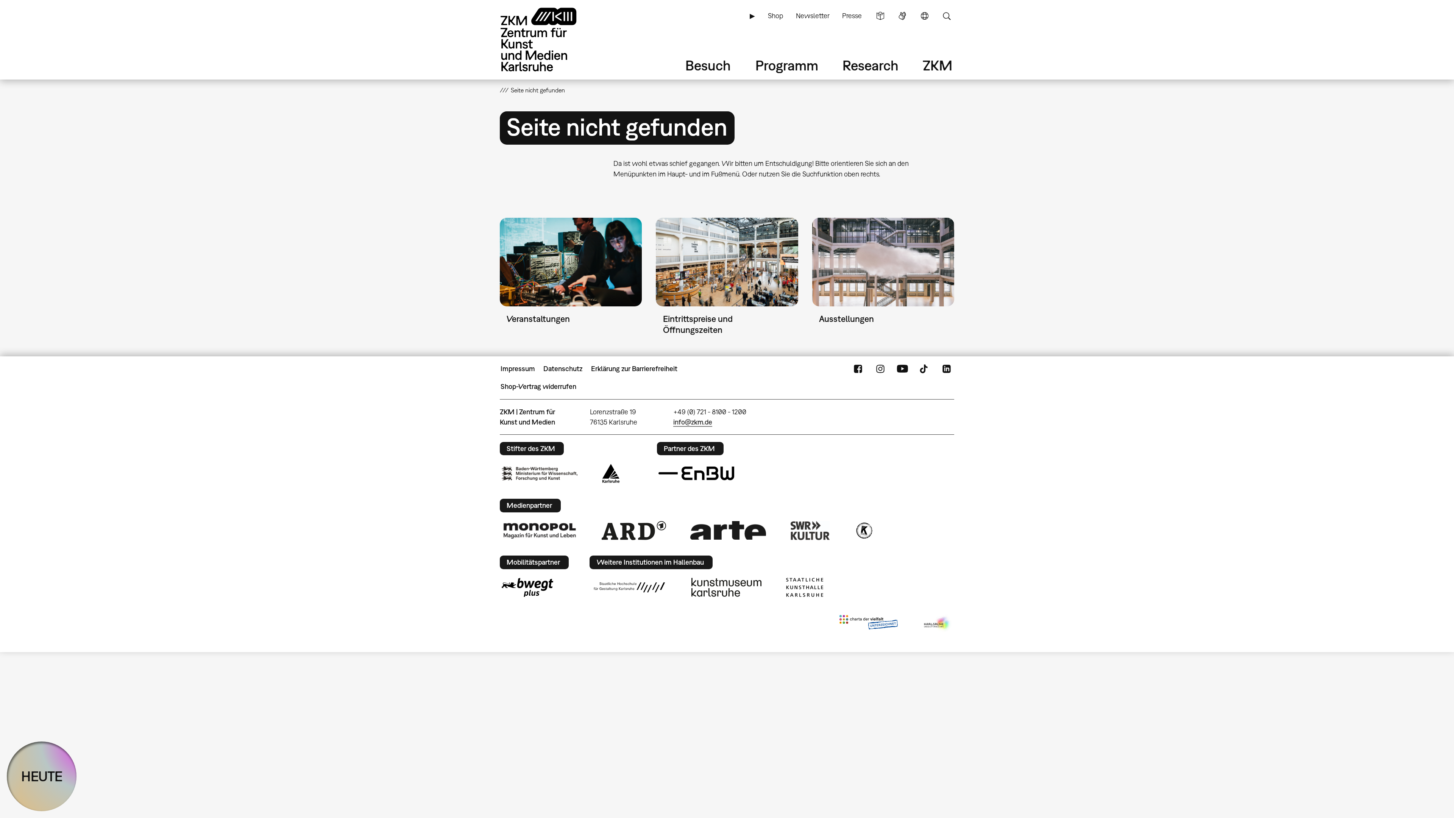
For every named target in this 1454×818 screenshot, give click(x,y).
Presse (852, 16)
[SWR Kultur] (810, 530)
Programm (786, 65)
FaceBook (858, 369)
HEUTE (41, 776)
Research (870, 65)
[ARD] (634, 530)
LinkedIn (946, 369)
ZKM (937, 65)
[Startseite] (549, 39)
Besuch (708, 65)
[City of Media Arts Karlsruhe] (937, 623)
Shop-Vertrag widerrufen (538, 386)
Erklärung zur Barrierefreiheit (634, 369)
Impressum (518, 369)
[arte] (728, 530)
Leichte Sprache (880, 16)
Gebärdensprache (902, 16)
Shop (775, 16)
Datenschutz (562, 369)
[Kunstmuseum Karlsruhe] (726, 587)
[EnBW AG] (696, 473)
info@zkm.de (692, 422)
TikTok (924, 369)
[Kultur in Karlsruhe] (863, 530)
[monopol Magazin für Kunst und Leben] (539, 530)
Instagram (880, 369)
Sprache (924, 16)
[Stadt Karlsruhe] (611, 473)
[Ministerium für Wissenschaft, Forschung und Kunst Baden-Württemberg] (539, 474)
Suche (946, 16)
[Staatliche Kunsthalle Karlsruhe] (804, 587)
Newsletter (813, 16)
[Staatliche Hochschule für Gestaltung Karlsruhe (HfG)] (629, 587)
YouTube (902, 369)
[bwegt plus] (527, 587)
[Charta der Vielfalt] (868, 623)
